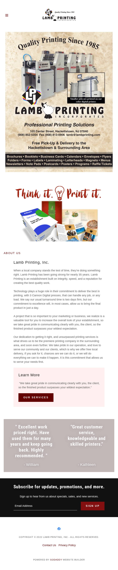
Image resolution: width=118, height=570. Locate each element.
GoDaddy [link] (56, 559)
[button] (9, 15)
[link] (59, 15)
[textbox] (45, 506)
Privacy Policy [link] (67, 545)
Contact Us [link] (49, 545)
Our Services (36, 397)
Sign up (93, 506)
